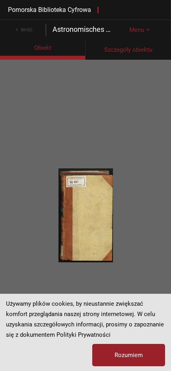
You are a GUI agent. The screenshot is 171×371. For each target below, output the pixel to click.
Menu (136, 29)
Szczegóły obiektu (128, 49)
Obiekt (42, 47)
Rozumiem (129, 355)
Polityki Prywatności (83, 334)
